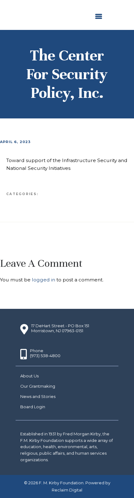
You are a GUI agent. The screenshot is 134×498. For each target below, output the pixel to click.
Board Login (32, 406)
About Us (29, 375)
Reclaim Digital (67, 489)
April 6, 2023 (15, 142)
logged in (43, 280)
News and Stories (37, 396)
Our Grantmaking (37, 386)
